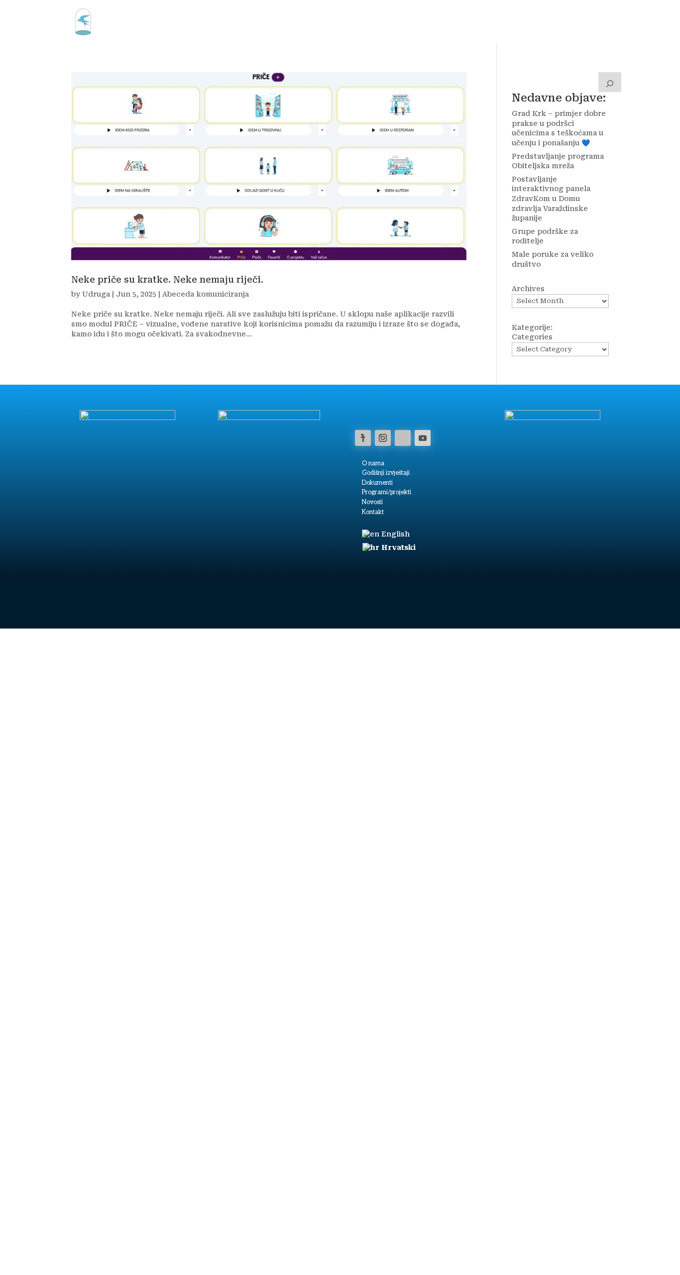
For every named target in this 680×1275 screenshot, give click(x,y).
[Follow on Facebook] (363, 438)
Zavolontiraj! (529, 21)
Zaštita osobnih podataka (406, 1246)
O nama (439, 21)
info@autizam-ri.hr (540, 1233)
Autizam (274, 21)
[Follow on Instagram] (383, 438)
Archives (528, 289)
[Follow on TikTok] (403, 438)
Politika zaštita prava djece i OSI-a (485, 1246)
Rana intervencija (342, 21)
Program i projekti (204, 21)
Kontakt (479, 21)
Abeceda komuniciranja (205, 294)
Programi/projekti (386, 492)
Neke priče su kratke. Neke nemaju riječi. (167, 280)
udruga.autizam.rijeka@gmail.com (561, 1223)
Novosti (400, 21)
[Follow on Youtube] (423, 438)
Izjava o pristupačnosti (341, 1246)
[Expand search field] (609, 82)
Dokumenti (377, 483)
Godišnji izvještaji (386, 473)
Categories (532, 337)
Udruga (135, 21)
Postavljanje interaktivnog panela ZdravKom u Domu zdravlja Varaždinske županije (551, 198)
